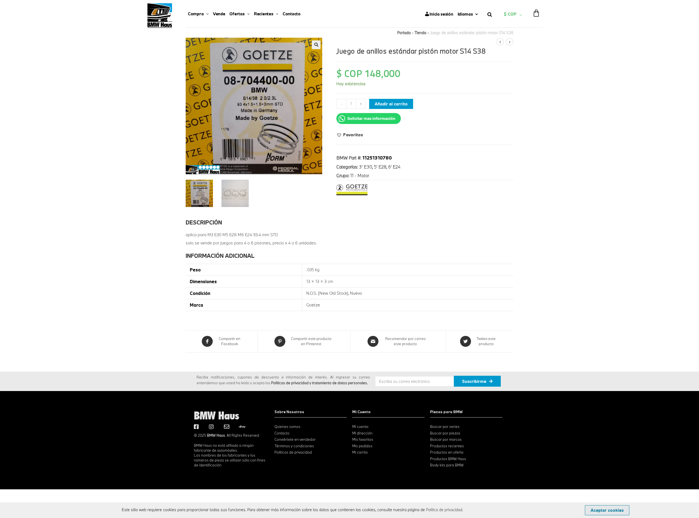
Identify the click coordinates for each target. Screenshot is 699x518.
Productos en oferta (446, 452)
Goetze (313, 304)
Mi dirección (362, 433)
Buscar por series (445, 426)
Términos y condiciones (294, 445)
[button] (349, 135)
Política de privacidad (444, 509)
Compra (195, 13)
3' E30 (365, 167)
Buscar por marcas (446, 439)
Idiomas (465, 14)
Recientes (263, 13)
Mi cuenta (360, 426)
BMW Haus (216, 415)
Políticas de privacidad (293, 452)
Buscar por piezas (445, 433)
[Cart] (536, 9)
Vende (219, 13)
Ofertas (236, 13)
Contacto (292, 13)
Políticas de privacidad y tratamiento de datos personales (319, 382)
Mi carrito (360, 452)
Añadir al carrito (391, 103)
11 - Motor (359, 175)
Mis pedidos (362, 445)
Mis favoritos (362, 439)
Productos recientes (447, 445)
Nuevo (356, 293)
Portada (404, 32)
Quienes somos (287, 426)
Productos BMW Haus (448, 458)
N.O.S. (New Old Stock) (327, 293)
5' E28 (380, 167)
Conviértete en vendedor (295, 439)
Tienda (420, 32)
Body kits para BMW (447, 465)
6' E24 (394, 167)
